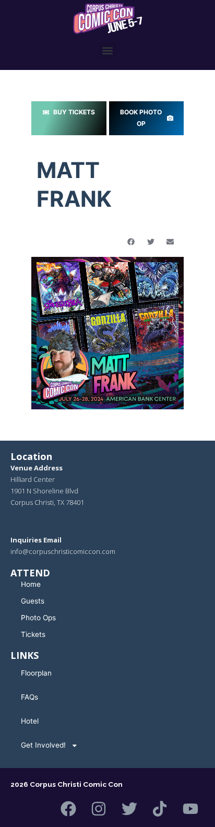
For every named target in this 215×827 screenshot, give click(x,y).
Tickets (33, 634)
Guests (32, 601)
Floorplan (36, 673)
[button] (107, 51)
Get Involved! (43, 745)
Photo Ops (38, 617)
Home (31, 584)
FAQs (29, 697)
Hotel (30, 721)
